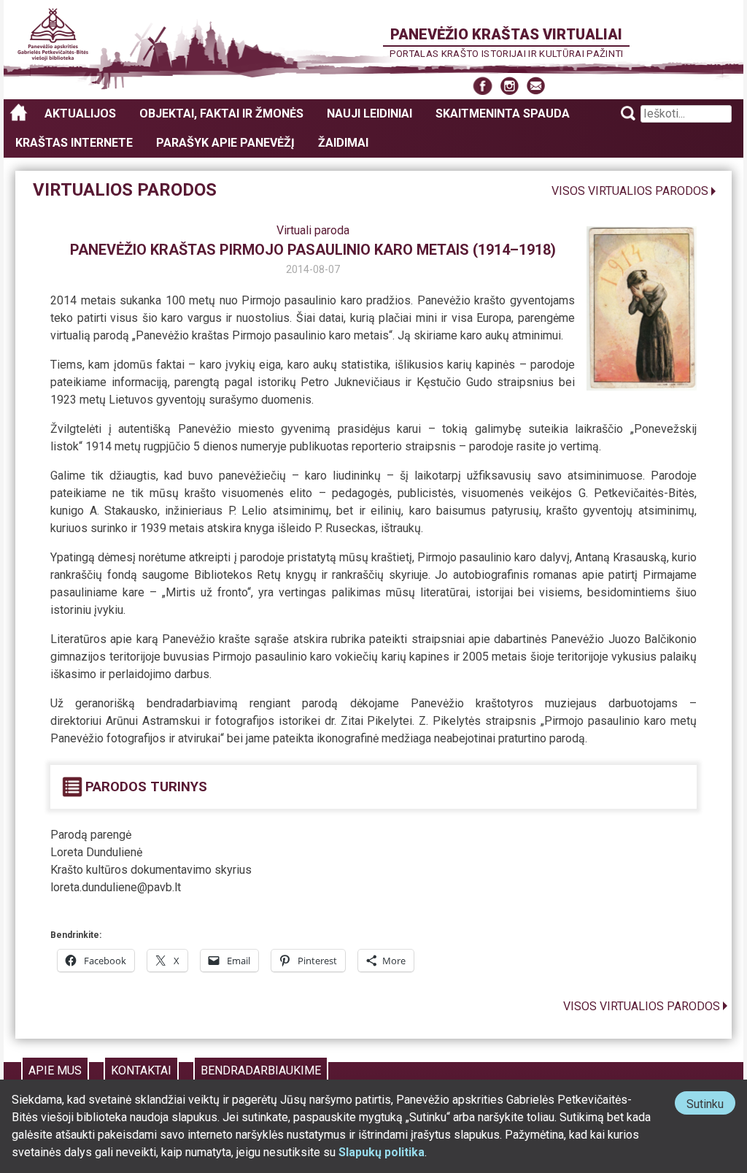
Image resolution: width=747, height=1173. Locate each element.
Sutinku (710, 1105)
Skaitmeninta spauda (503, 113)
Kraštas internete (74, 143)
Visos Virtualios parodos (629, 191)
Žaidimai (343, 143)
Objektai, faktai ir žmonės (221, 113)
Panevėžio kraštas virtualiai (506, 34)
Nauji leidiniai (369, 113)
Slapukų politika (381, 1152)
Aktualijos (80, 113)
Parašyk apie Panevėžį (225, 143)
